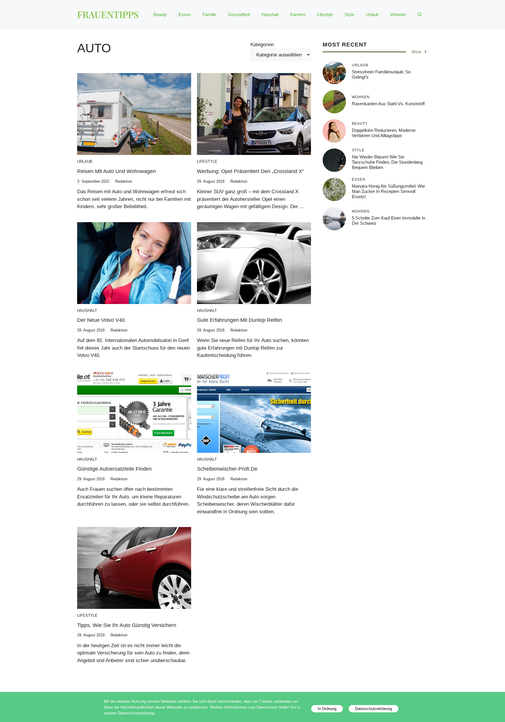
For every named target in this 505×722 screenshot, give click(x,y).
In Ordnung (327, 709)
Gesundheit (239, 14)
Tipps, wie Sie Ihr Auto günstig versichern (126, 625)
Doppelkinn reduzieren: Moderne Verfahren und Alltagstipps (384, 133)
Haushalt (270, 14)
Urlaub (372, 14)
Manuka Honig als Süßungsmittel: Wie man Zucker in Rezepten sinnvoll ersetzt (388, 191)
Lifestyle (325, 14)
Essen (185, 14)
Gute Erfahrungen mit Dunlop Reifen (239, 320)
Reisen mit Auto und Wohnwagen (116, 171)
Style (349, 14)
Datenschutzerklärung (373, 709)
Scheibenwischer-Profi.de (227, 469)
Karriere (297, 14)
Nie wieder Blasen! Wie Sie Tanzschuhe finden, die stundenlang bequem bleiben (387, 162)
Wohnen (398, 14)
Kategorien (262, 44)
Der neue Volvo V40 (101, 320)
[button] (420, 14)
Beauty (160, 14)
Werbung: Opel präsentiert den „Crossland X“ (250, 171)
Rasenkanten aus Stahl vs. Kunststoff (388, 103)
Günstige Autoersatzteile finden (114, 469)
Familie (209, 14)
